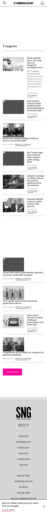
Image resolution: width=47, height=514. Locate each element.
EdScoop (23, 453)
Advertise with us (24, 481)
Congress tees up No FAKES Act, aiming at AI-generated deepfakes (23, 353)
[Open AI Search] (8, 2)
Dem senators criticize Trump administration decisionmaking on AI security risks (35, 106)
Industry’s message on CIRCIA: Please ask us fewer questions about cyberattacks (35, 181)
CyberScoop (23, 459)
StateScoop (23, 447)
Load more (12, 372)
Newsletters (23, 475)
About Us (23, 424)
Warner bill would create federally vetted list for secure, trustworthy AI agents (23, 273)
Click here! (8, 510)
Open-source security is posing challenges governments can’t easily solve (35, 320)
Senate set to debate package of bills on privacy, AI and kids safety (20, 139)
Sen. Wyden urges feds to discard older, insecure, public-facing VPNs (35, 157)
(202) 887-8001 (23, 492)
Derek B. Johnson (23, 144)
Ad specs (23, 487)
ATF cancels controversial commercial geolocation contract (20, 302)
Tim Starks (32, 95)
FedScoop (23, 436)
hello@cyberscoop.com (23, 498)
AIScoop (23, 465)
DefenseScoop (23, 442)
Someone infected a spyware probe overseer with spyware (35, 202)
